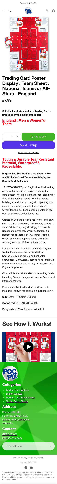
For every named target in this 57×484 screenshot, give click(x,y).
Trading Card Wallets (17, 389)
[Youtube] (31, 467)
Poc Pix (23, 458)
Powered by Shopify (35, 458)
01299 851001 (9, 434)
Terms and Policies (28, 462)
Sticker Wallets (14, 393)
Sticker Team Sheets (17, 401)
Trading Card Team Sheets (20, 397)
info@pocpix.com (12, 437)
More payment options (28, 152)
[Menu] (3, 10)
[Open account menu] (47, 11)
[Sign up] (50, 446)
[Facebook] (26, 467)
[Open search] (9, 11)
